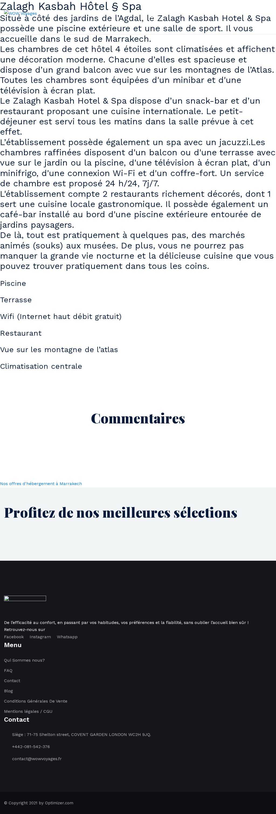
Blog (8, 690)
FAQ (8, 670)
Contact (12, 680)
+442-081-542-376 (31, 746)
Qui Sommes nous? (24, 660)
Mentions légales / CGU (28, 711)
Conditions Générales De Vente (35, 701)
